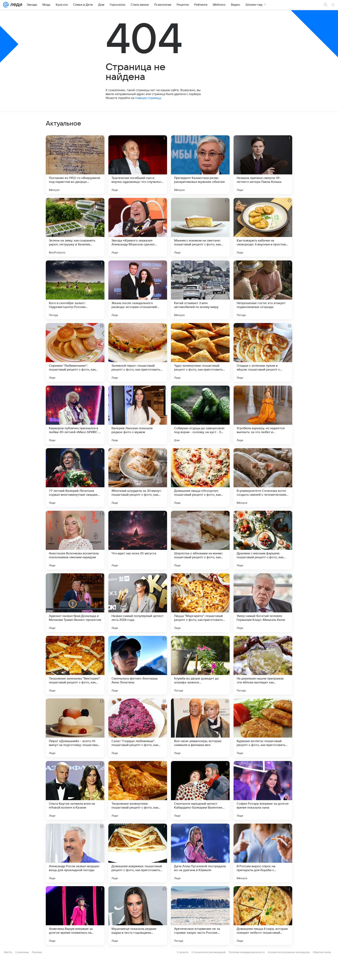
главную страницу (148, 98)
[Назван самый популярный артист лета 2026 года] (137, 602)
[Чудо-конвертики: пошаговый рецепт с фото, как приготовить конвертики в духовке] (200, 352)
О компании (22, 952)
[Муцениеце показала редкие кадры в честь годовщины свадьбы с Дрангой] (137, 915)
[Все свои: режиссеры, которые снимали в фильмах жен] (200, 727)
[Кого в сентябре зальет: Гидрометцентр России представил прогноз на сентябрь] (75, 289)
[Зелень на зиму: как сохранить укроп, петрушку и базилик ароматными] (75, 227)
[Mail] (6, 4)
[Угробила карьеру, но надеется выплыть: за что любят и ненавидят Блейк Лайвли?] (263, 415)
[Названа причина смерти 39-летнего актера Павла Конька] (263, 164)
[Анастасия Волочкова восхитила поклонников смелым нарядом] (75, 540)
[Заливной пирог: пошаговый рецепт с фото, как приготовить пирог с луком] (137, 352)
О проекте (182, 952)
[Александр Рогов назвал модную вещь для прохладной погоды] (75, 853)
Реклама (37, 952)
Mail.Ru (8, 952)
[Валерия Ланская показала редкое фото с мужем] (137, 415)
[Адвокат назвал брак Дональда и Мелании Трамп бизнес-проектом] (75, 602)
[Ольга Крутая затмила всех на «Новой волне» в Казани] (75, 790)
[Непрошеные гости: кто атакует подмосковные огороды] (263, 289)
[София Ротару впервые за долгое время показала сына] (263, 790)
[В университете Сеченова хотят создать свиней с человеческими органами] (263, 477)
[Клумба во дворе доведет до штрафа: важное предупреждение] (200, 665)
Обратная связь (322, 952)
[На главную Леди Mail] (15, 4)
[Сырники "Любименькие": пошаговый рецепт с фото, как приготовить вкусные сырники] (75, 352)
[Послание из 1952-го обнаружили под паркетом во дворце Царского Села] (75, 164)
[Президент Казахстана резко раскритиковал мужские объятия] (200, 164)
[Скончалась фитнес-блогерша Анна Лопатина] (137, 665)
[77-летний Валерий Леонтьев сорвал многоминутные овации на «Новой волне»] (75, 477)
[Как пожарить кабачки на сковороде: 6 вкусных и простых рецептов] (263, 227)
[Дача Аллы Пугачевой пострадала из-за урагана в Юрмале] (200, 853)
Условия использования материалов (289, 952)
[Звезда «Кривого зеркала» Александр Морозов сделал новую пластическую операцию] (137, 227)
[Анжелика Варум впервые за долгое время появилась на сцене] (75, 915)
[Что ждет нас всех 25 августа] (137, 540)
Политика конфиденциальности (247, 952)
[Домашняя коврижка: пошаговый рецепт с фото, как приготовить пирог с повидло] (137, 853)
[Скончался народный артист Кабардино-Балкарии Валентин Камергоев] (200, 790)
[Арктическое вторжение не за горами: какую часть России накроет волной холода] (200, 915)
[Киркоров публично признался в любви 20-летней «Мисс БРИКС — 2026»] (75, 415)
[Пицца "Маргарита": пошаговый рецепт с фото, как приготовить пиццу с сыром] (200, 602)
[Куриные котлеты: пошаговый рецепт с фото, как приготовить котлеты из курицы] (263, 727)
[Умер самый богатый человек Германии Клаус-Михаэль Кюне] (263, 602)
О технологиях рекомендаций (208, 952)
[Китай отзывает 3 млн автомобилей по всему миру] (200, 289)
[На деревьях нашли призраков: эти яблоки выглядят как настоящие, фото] (263, 665)
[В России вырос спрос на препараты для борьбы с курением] (263, 853)
